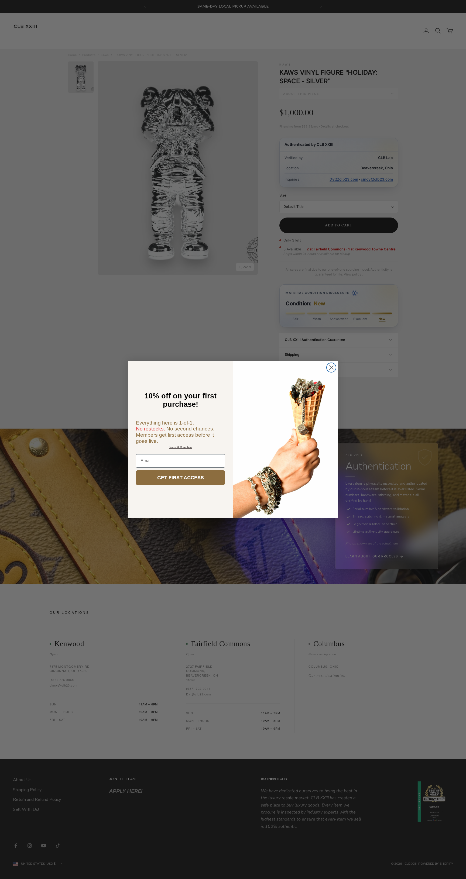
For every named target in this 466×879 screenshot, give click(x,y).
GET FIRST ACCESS (180, 477)
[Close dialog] (331, 367)
